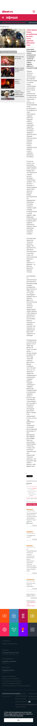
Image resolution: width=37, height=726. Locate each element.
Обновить (34, 597)
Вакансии (6, 667)
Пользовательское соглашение (11, 681)
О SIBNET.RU (6, 641)
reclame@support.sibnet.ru (10, 654)
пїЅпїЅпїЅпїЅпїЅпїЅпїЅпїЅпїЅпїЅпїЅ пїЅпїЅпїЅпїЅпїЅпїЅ (25, 706)
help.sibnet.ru (6, 663)
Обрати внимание (8, 52)
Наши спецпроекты (9, 644)
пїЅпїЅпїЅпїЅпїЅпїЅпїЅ (21, 702)
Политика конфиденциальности (12, 683)
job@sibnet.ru (6, 672)
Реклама (5, 650)
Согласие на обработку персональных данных (16, 686)
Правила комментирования (10, 679)
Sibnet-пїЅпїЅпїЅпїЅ (20, 699)
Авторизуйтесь (31, 601)
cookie (11, 714)
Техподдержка (7, 659)
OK (18, 720)
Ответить (34, 525)
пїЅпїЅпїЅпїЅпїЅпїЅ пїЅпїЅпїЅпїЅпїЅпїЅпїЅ (21, 695)
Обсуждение (30, 594)
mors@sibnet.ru (6, 696)
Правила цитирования (9, 676)
